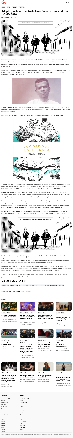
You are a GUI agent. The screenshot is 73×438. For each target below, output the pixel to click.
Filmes (3, 417)
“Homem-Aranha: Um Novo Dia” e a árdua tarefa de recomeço (44, 344)
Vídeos (3, 408)
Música (3, 425)
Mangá (3, 423)
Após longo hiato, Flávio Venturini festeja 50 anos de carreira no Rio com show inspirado (27, 317)
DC (20, 404)
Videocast (3, 406)
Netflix (21, 417)
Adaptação (12, 285)
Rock (21, 423)
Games (3, 419)
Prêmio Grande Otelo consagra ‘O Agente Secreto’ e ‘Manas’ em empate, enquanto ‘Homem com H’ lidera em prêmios (26, 349)
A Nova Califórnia (5, 285)
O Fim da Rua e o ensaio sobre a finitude (8, 343)
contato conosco (66, 434)
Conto (20, 285)
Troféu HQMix (61, 285)
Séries (3, 429)
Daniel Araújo (25, 285)
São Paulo (22, 425)
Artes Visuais (4, 415)
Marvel (21, 415)
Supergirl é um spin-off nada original (45, 376)
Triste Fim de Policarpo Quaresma (50, 285)
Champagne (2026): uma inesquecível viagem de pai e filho (63, 318)
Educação (22, 408)
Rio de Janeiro (23, 421)
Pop (21, 419)
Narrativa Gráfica (39, 285)
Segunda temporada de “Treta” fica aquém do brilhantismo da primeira (45, 316)
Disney (21, 406)
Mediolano (6, 435)
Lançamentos (4, 402)
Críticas (3, 400)
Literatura (3, 421)
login (14, 291)
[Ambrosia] (3, 2)
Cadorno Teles (6, 17)
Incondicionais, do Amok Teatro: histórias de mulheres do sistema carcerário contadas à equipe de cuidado (8, 378)
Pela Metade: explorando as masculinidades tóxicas (27, 376)
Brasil (17, 285)
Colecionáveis (23, 402)
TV (20, 431)
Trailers (21, 429)
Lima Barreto (32, 285)
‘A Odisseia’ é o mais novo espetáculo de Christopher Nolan (63, 344)
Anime (3, 412)
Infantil (21, 412)
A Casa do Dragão (24, 398)
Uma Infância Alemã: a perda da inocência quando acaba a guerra (63, 379)
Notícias (3, 404)
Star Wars (22, 427)
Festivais (22, 410)
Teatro (3, 431)
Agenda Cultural (5, 398)
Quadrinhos (4, 427)
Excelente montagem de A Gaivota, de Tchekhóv (8, 316)
